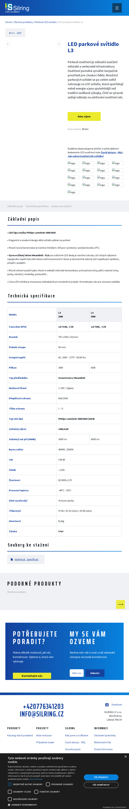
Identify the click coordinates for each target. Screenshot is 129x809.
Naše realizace (44, 735)
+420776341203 (43, 706)
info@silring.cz (42, 714)
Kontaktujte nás (32, 676)
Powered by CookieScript (114, 807)
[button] (44, 805)
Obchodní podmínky (105, 735)
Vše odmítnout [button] (101, 785)
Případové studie (45, 742)
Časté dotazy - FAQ (75, 742)
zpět (19, 32)
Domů (8, 22)
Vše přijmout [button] (101, 777)
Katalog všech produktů (20, 735)
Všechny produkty (23, 22)
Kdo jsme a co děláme (76, 735)
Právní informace (103, 749)
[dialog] (64, 781)
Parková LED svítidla (45, 22)
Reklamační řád (102, 742)
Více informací (36, 779)
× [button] (125, 756)
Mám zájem (84, 116)
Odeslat (94, 673)
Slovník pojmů (73, 749)
